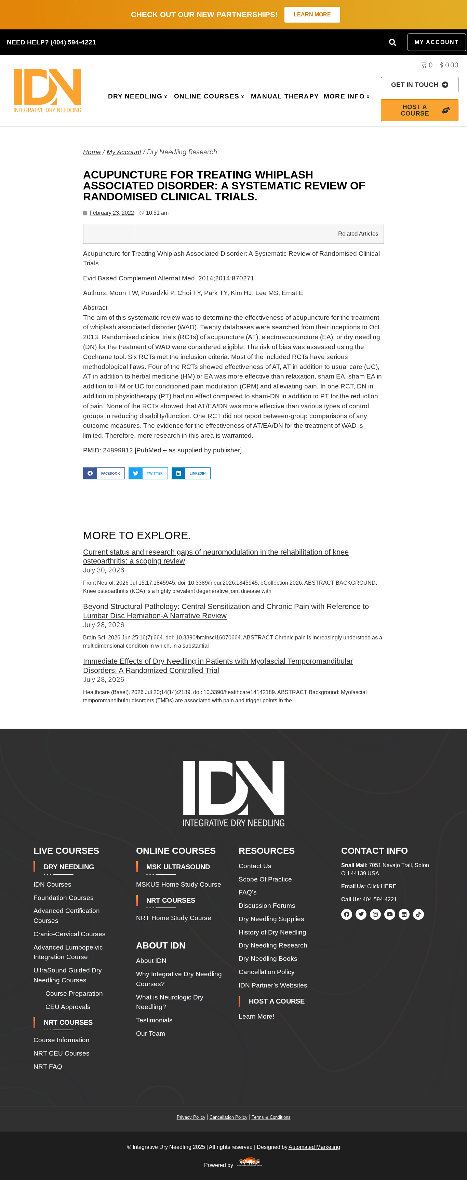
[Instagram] (375, 914)
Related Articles (358, 233)
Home (92, 152)
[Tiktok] (418, 914)
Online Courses (206, 96)
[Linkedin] (404, 914)
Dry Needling (135, 96)
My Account (124, 152)
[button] (392, 42)
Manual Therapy (285, 96)
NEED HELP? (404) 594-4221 (51, 42)
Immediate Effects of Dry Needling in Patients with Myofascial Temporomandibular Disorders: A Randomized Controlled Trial (218, 666)
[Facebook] (346, 914)
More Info (344, 96)
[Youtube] (389, 914)
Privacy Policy (191, 1117)
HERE (389, 886)
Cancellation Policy (229, 1117)
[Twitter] (361, 914)
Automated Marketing (314, 1147)
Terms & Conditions (271, 1117)
